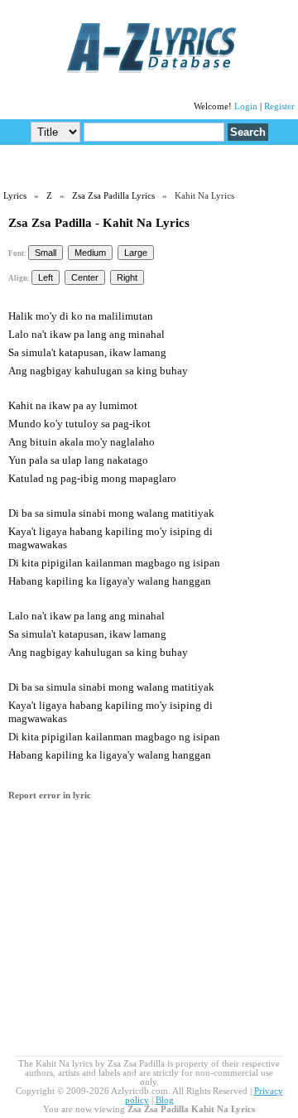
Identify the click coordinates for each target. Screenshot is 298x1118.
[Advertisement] (149, 166)
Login (245, 106)
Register (279, 106)
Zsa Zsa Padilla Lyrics (113, 195)
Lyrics (14, 195)
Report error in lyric (49, 795)
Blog (165, 1100)
